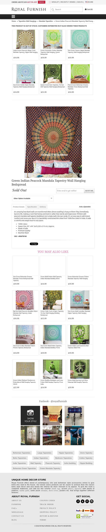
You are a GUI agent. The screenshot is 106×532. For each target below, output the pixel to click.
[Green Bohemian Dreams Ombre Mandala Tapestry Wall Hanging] (79, 265)
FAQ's (14, 508)
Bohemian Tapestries (21, 453)
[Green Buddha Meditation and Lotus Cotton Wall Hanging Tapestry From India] (52, 369)
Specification (32, 207)
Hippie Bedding (86, 463)
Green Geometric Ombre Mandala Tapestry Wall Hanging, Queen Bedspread (51, 52)
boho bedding (70, 463)
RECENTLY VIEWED (68, 2)
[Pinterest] (87, 501)
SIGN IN (80, 2)
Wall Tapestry (35, 463)
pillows (70, 489)
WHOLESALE (17, 512)
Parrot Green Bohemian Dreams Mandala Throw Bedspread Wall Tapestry (78, 87)
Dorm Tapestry (86, 453)
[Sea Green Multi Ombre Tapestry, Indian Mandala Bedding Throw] (52, 334)
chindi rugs (56, 489)
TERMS (43, 520)
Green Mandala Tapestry (50, 468)
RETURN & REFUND (49, 516)
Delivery (43, 207)
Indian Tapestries (41, 458)
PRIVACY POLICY (48, 508)
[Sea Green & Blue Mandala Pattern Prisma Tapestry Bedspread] (25, 334)
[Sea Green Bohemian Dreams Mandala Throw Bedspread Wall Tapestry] (25, 265)
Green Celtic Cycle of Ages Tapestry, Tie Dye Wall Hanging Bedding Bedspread (52, 313)
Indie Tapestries (19, 463)
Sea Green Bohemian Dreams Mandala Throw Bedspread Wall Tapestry (23, 278)
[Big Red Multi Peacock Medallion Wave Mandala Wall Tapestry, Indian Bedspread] (25, 300)
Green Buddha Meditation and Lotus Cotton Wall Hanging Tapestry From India (52, 382)
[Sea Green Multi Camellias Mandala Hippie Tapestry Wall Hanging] (79, 300)
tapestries (78, 489)
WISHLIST (55, 2)
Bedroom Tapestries (63, 458)
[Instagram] (91, 501)
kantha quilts (24, 491)
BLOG (14, 520)
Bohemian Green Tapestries (24, 468)
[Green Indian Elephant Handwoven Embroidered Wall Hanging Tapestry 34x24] (25, 369)
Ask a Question (84, 207)
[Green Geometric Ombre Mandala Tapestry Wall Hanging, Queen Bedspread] (52, 39)
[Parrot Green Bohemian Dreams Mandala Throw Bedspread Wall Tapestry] (80, 74)
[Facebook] (78, 501)
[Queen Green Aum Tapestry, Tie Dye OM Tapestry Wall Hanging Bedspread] (52, 74)
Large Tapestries (44, 453)
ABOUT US (17, 500)
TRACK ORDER (47, 504)
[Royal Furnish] (31, 10)
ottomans (44, 491)
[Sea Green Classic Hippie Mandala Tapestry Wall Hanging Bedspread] (80, 39)
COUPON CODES (47, 500)
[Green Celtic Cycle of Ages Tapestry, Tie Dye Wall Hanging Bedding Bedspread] (52, 300)
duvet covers (53, 491)
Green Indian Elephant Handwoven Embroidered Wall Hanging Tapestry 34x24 (24, 382)
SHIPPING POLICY (48, 512)
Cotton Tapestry (85, 458)
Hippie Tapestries (66, 453)
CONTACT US (18, 516)
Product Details (18, 207)
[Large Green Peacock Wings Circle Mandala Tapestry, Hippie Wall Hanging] (25, 39)
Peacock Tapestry (53, 463)
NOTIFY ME (89, 190)
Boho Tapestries (19, 458)
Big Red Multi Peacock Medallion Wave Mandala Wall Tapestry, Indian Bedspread (25, 313)
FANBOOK (16, 504)
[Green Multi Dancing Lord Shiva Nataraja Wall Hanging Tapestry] (79, 369)
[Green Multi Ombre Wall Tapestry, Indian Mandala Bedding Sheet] (52, 265)
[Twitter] (82, 501)
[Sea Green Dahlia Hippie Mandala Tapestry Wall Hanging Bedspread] (25, 74)
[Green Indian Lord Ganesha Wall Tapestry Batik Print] (79, 334)
